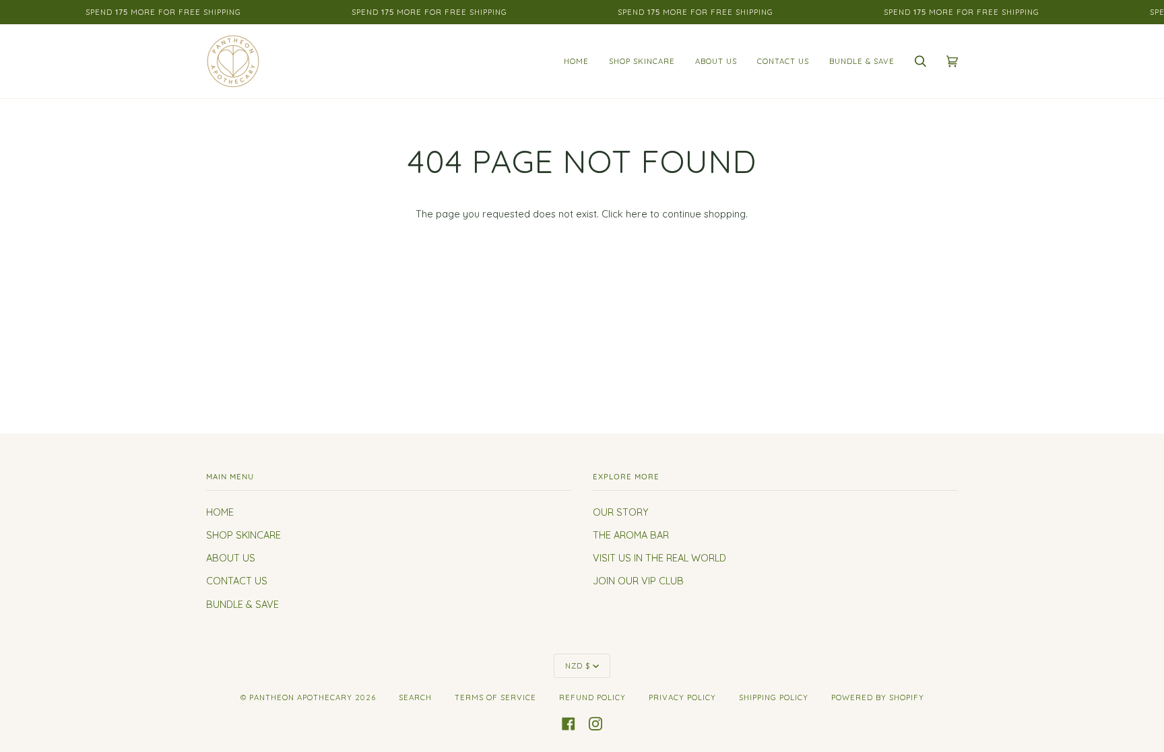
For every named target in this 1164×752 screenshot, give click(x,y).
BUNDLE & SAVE (242, 604)
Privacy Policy (682, 697)
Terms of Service (495, 697)
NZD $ (577, 666)
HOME (220, 512)
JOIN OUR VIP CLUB (638, 580)
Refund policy (592, 697)
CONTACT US (236, 580)
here (636, 213)
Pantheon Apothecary (300, 697)
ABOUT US (230, 557)
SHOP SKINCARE (243, 534)
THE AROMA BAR (631, 534)
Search (415, 697)
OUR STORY (621, 512)
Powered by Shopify (877, 697)
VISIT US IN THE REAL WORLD (659, 557)
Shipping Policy (773, 697)
